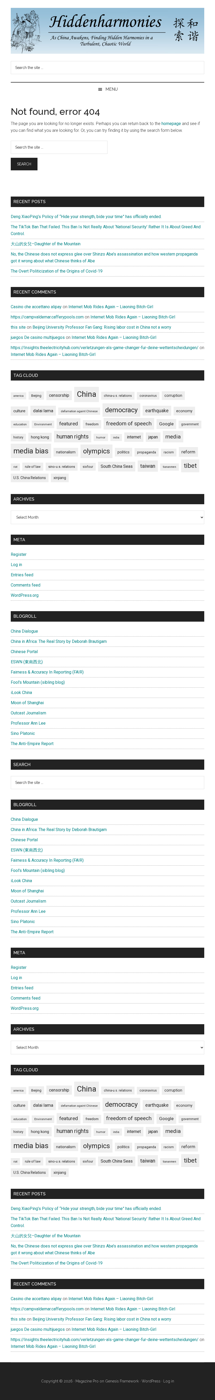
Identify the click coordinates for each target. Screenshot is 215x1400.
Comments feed (25, 585)
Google (166, 423)
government (190, 424)
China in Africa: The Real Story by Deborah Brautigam (59, 641)
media (173, 436)
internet (134, 437)
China (86, 394)
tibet (190, 465)
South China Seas (117, 466)
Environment (43, 424)
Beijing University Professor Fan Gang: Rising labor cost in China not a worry (102, 327)
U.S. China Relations (29, 478)
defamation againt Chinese (79, 411)
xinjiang (59, 478)
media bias (31, 451)
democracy (121, 410)
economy (184, 411)
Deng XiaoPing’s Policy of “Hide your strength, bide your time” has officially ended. (86, 216)
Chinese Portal (24, 651)
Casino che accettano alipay (36, 306)
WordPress (151, 1381)
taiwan (147, 466)
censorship (59, 395)
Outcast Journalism (28, 712)
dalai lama (43, 410)
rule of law (33, 467)
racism (169, 452)
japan (153, 437)
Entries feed (22, 574)
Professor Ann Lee (28, 723)
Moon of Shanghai (27, 702)
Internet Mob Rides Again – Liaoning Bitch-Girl (110, 306)
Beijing (36, 396)
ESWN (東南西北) (27, 661)
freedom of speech (129, 423)
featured (68, 424)
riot (15, 467)
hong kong (40, 437)
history (18, 437)
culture (19, 411)
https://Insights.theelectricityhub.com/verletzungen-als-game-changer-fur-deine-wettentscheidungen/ (104, 347)
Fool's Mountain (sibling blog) (38, 682)
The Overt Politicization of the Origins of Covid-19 (57, 271)
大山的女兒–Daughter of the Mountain (45, 243)
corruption (173, 395)
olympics (96, 451)
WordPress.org (25, 595)
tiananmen (169, 467)
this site (18, 327)
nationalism (66, 452)
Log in (16, 564)
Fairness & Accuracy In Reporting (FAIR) (47, 672)
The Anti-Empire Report (32, 743)
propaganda (146, 452)
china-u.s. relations (118, 396)
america (18, 396)
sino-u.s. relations (61, 467)
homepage (171, 123)
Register (18, 554)
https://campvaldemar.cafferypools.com (47, 316)
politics (123, 452)
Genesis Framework (122, 1381)
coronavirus (148, 396)
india (116, 437)
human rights (73, 436)
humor (100, 437)
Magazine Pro (87, 1381)
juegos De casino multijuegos (38, 337)
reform (188, 451)
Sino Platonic (23, 733)
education (20, 424)
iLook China (21, 692)
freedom (92, 424)
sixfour (88, 467)
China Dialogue (24, 631)
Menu (111, 89)
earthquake (157, 410)
